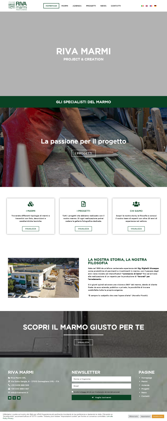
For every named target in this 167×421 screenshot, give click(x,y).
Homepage (51, 6)
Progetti (91, 6)
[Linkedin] (18, 398)
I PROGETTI (83, 153)
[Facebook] (9, 398)
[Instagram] (14, 398)
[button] (81, 185)
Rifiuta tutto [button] (133, 416)
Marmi (64, 6)
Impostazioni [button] (145, 416)
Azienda (77, 6)
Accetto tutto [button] (158, 416)
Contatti (116, 6)
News (103, 6)
